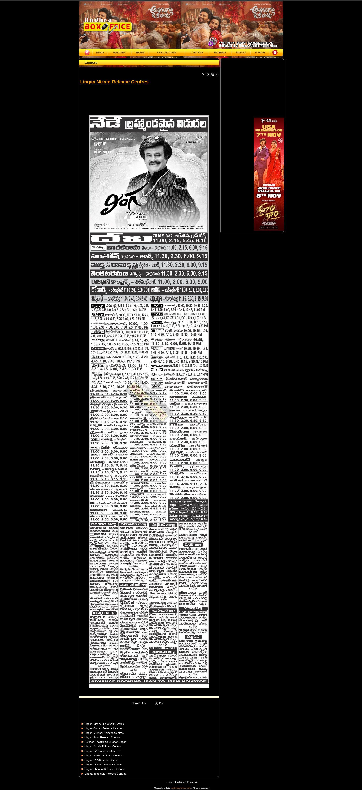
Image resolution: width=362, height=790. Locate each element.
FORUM (260, 52)
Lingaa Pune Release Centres (102, 737)
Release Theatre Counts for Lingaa (105, 741)
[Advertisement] (149, 97)
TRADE (140, 52)
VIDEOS (241, 52)
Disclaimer (180, 782)
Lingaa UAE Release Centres (101, 750)
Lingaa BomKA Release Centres (103, 755)
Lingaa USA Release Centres (101, 760)
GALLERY (119, 52)
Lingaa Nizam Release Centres (103, 764)
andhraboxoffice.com (181, 788)
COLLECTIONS (166, 52)
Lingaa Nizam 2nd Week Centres (104, 723)
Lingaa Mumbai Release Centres (104, 732)
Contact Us (192, 782)
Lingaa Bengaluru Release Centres (105, 773)
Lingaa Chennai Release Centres (104, 769)
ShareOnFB (138, 703)
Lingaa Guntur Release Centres (103, 728)
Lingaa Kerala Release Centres (103, 746)
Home (169, 782)
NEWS (100, 52)
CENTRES (197, 52)
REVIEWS (220, 52)
